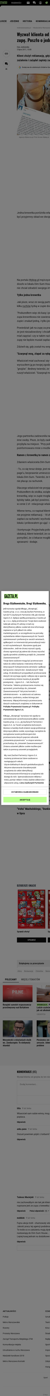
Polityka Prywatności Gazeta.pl (17, 707)
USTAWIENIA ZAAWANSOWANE (24, 792)
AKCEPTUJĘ (25, 800)
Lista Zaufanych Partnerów (31, 783)
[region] (25, 698)
